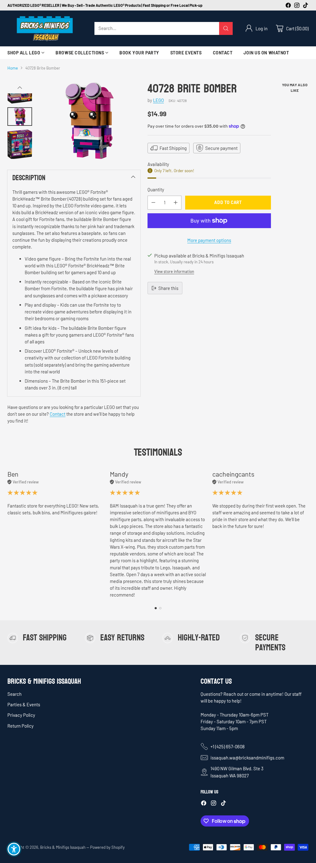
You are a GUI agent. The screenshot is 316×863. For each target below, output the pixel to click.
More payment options (209, 240)
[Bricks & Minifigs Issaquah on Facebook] (288, 6)
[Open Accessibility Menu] (14, 849)
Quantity (156, 189)
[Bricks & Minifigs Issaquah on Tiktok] (305, 6)
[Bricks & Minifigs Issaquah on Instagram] (297, 6)
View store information (174, 271)
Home (12, 68)
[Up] (19, 87)
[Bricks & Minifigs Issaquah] (46, 28)
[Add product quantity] (175, 202)
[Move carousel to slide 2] (160, 608)
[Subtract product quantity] (153, 202)
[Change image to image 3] (19, 144)
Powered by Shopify (107, 847)
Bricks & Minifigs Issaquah (62, 847)
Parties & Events (23, 704)
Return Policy (20, 726)
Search (14, 694)
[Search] (226, 28)
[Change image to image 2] (19, 116)
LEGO (158, 100)
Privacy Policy (21, 715)
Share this (168, 288)
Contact (57, 414)
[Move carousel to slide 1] (156, 608)
